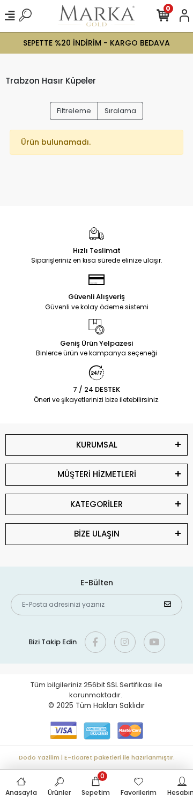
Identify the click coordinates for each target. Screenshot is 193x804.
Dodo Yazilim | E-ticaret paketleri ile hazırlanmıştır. (97, 757)
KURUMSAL (96, 444)
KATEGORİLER (96, 504)
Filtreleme (74, 111)
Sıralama (120, 111)
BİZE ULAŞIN (97, 533)
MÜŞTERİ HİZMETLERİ (96, 474)
